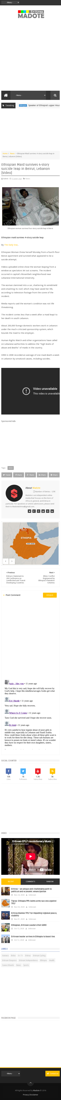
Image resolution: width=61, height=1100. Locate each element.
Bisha (13, 955)
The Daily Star (11, 245)
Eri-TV (20, 955)
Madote (36, 1090)
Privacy (26, 1095)
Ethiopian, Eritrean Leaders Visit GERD (29, 925)
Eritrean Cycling (39, 955)
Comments (30, 882)
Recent (11, 882)
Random (50, 882)
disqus (50, 595)
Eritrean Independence (28, 960)
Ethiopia (43, 960)
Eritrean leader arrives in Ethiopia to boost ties (33, 936)
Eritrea (27, 955)
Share (19, 475)
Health (51, 960)
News (12, 153)
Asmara (5, 955)
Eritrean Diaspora (9, 960)
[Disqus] (31, 638)
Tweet (7, 475)
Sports (26, 965)
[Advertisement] (30, 56)
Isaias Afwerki (8, 965)
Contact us (53, 1073)
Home (5, 153)
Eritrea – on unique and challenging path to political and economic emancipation (31, 890)
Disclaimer (34, 1095)
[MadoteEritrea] (29, 511)
